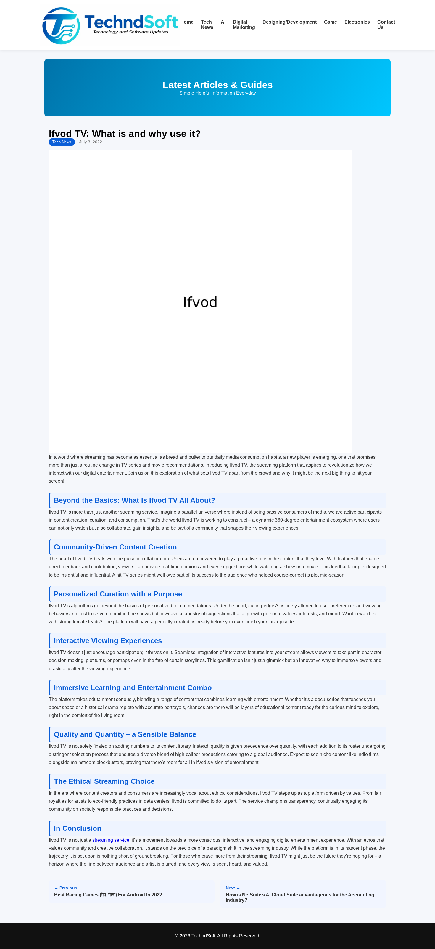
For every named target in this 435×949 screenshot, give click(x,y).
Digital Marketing (244, 25)
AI (223, 22)
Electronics (357, 22)
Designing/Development (289, 22)
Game (330, 22)
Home (187, 22)
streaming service (110, 840)
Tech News (207, 25)
